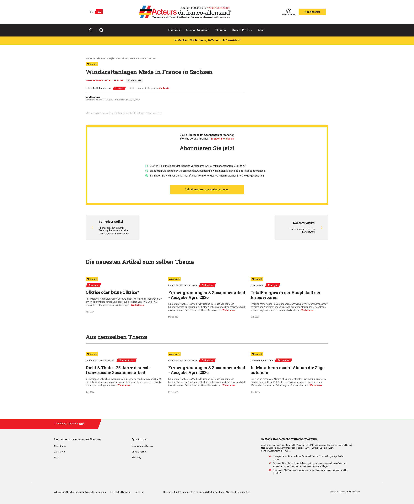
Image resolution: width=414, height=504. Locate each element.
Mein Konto (60, 446)
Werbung (136, 457)
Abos (261, 30)
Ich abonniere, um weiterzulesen (207, 189)
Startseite (90, 58)
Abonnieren (312, 11)
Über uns (174, 30)
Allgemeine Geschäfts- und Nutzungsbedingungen (80, 492)
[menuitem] (174, 30)
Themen (220, 30)
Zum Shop (59, 452)
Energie (110, 58)
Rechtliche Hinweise (120, 492)
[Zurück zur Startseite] (92, 30)
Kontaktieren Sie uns (142, 446)
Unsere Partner (242, 30)
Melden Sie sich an (222, 138)
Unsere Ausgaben (197, 30)
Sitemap (139, 492)
